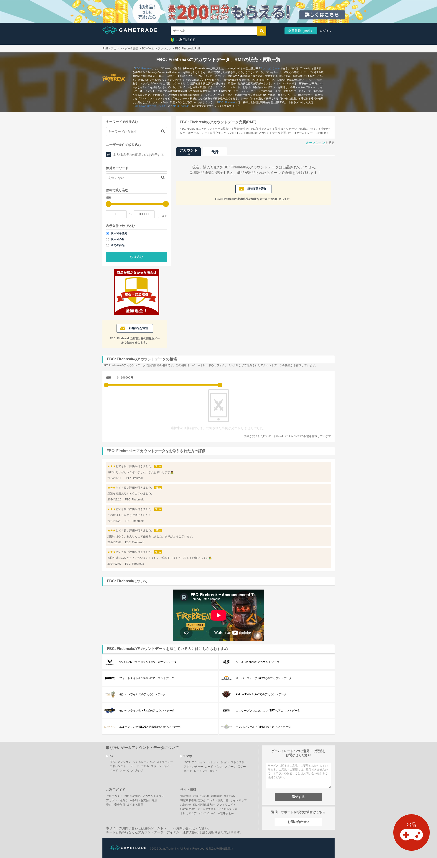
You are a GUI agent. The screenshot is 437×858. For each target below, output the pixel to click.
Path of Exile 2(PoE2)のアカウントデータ (261, 694)
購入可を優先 (119, 233)
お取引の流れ (132, 796)
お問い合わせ (201, 796)
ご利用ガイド (185, 39)
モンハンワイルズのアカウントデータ (142, 694)
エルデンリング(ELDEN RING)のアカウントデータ (150, 726)
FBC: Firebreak (143, 68)
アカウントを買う (117, 800)
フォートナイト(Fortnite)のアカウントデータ (146, 678)
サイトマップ (238, 800)
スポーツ (156, 766)
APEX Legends (181, 106)
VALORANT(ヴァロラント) (150, 106)
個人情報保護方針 (204, 804)
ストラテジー (165, 761)
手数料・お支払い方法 (143, 800)
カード (135, 766)
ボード (114, 770)
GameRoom (187, 809)
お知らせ (185, 804)
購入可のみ (117, 239)
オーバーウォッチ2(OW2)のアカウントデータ (264, 678)
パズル (145, 766)
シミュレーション (144, 761)
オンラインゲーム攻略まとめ (216, 813)
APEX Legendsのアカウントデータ (257, 662)
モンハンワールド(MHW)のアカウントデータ (263, 726)
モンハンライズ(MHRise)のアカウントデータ (147, 710)
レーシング (126, 770)
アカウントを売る (153, 796)
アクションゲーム (270, 68)
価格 (109, 377)
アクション (124, 761)
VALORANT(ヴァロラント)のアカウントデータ (148, 662)
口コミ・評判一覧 (218, 800)
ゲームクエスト (206, 809)
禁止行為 (229, 796)
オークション (315, 142)
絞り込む (136, 257)
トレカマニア (188, 813)
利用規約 (216, 796)
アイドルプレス (227, 809)
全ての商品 (117, 245)
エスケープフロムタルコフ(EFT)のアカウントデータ (268, 710)
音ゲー (167, 766)
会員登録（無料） (301, 31)
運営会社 (185, 796)
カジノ (139, 770)
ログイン (326, 31)
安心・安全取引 (115, 804)
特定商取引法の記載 (192, 800)
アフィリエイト (226, 804)
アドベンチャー (119, 766)
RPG (113, 761)
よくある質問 (135, 804)
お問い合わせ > (298, 822)
